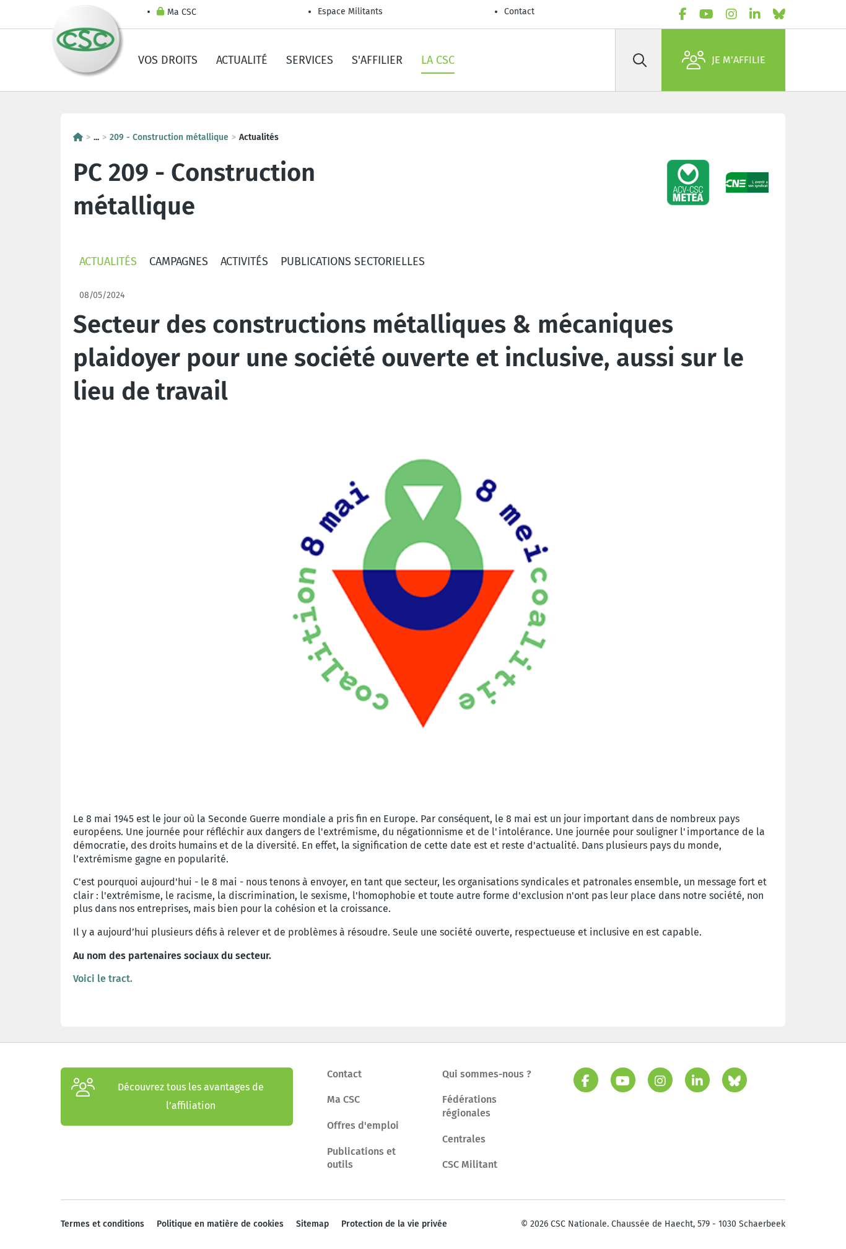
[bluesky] (779, 14)
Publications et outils (361, 1158)
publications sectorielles (353, 261)
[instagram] (731, 14)
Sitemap (312, 1224)
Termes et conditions (102, 1224)
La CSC (438, 60)
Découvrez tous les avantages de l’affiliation (191, 1096)
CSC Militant (469, 1164)
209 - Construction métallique (169, 137)
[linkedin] (755, 14)
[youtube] (706, 14)
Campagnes (178, 261)
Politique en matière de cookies (220, 1224)
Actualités (108, 261)
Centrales (464, 1139)
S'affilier (377, 60)
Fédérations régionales (469, 1106)
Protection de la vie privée (394, 1224)
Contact (519, 11)
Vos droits (168, 60)
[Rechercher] (640, 60)
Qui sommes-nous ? (486, 1074)
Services (309, 60)
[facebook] (683, 14)
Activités (244, 261)
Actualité (242, 60)
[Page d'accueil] (78, 137)
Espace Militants (350, 11)
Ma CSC (181, 12)
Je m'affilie (738, 60)
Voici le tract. (103, 978)
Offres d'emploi (363, 1125)
